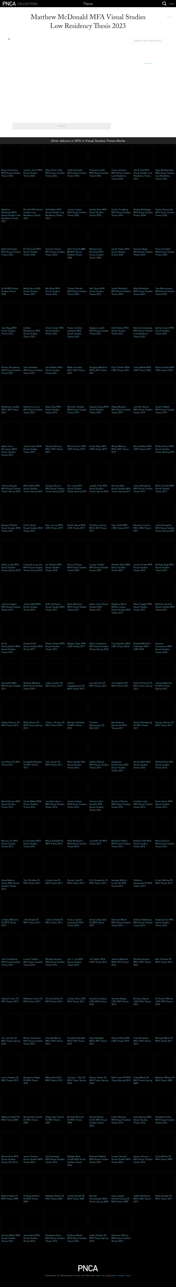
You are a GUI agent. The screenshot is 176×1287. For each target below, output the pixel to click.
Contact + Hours (124, 1275)
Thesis (88, 3)
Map (98, 1275)
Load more (149, 63)
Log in (171, 3)
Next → (170, 17)
